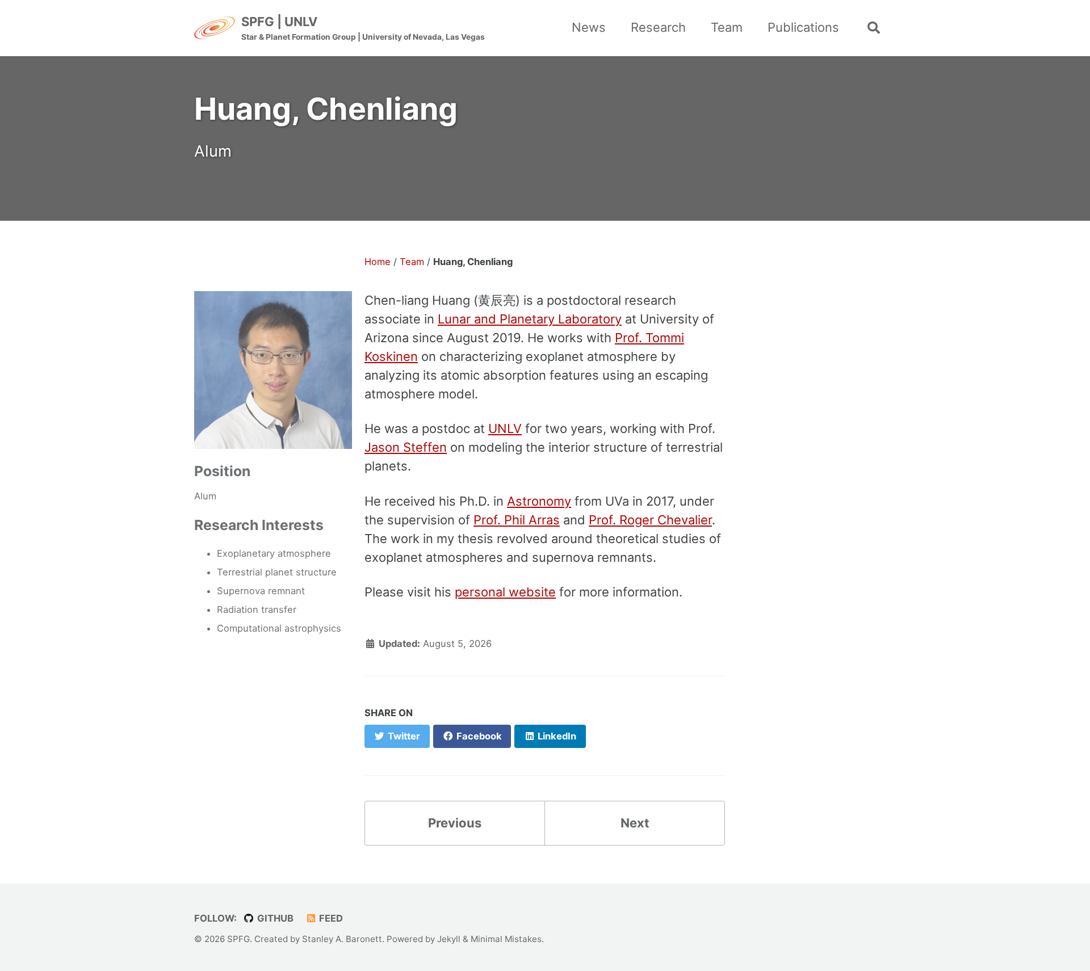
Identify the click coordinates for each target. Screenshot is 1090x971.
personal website (505, 592)
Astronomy (539, 501)
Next (635, 823)
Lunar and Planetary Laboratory (530, 319)
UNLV (505, 428)
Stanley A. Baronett (342, 939)
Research (658, 27)
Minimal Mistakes (506, 939)
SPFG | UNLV (363, 27)
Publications (803, 27)
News (589, 27)
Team (727, 27)
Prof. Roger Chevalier (650, 519)
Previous (454, 823)
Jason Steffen (405, 447)
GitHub (274, 918)
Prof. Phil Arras (516, 519)
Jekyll (448, 939)
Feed (330, 918)
